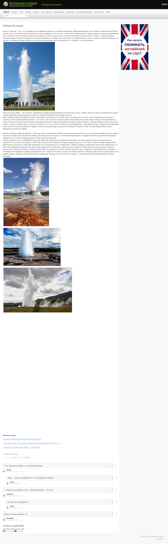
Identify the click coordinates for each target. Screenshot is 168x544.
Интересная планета (23, 3)
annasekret (9, 494)
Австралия (70, 12)
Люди (108, 12)
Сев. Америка (58, 12)
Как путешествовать (85, 12)
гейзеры (7, 454)
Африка (36, 12)
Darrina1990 (9, 518)
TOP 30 (6, 12)
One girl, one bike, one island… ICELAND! (21, 447)
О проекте (160, 538)
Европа (28, 12)
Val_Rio (27, 457)
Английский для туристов (52, 4)
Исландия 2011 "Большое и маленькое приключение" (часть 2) (31, 443)
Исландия (14, 454)
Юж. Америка (46, 12)
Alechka (8, 470)
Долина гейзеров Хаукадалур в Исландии (22, 439)
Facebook (20, 531)
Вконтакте (8, 531)
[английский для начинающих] (134, 69)
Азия (21, 12)
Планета (14, 12)
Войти (164, 4)
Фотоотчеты (99, 12)
